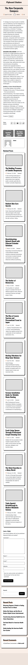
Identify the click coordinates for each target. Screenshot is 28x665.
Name (5, 556)
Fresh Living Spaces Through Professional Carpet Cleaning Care (13, 432)
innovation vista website (9, 51)
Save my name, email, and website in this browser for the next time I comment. (13, 575)
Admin (18, 14)
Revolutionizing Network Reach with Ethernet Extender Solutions (13, 242)
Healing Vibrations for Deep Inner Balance (14, 356)
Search (5, 590)
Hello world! (21, 643)
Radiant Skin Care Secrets (12, 204)
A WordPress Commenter (9, 643)
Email (5, 561)
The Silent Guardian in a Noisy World (13, 468)
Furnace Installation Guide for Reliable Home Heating (13, 394)
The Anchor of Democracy (11, 281)
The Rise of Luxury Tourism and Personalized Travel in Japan (13, 319)
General (11, 116)
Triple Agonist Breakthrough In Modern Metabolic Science (12, 506)
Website (5, 566)
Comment (6, 537)
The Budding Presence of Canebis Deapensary (14, 169)
